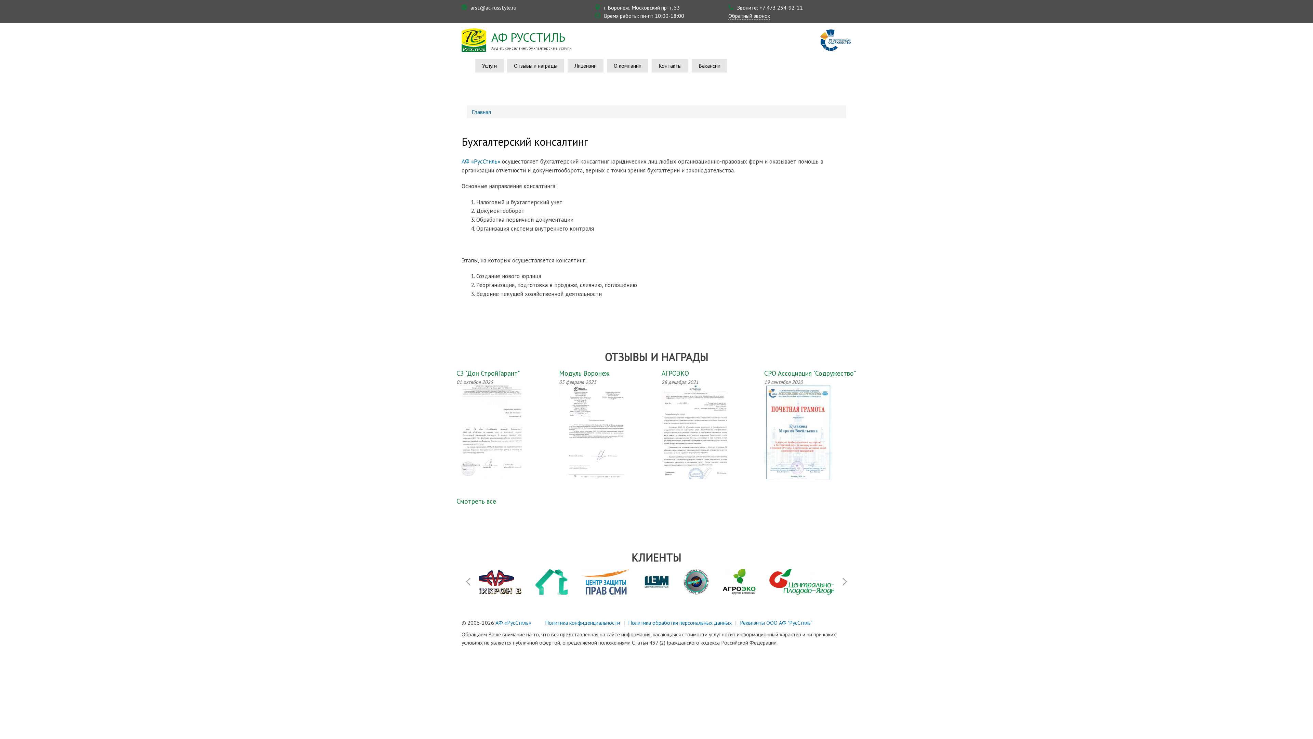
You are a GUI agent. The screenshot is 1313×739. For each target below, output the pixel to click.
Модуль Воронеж (584, 373)
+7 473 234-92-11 (781, 7)
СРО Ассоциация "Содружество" (810, 373)
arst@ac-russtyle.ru (493, 7)
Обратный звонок (749, 15)
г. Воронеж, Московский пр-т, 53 (642, 7)
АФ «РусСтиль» (481, 161)
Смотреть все (476, 501)
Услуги (489, 65)
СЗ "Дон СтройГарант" (488, 373)
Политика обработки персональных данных (680, 622)
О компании (627, 65)
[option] (551, 582)
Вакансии (709, 65)
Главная (481, 111)
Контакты (670, 65)
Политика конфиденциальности (582, 622)
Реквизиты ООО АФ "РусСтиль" (776, 622)
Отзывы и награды (535, 65)
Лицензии (585, 65)
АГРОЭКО (675, 373)
